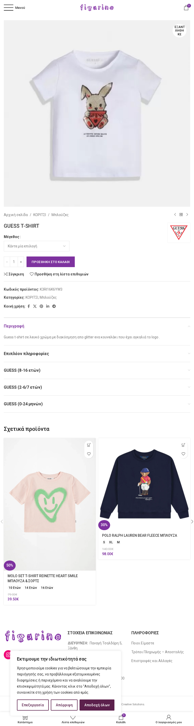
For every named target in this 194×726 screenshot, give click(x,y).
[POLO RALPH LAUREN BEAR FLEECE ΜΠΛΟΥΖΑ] (144, 484)
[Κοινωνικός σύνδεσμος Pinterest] (41, 306)
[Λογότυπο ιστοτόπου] (97, 7)
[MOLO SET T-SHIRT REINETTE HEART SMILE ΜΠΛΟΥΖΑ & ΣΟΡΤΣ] (50, 504)
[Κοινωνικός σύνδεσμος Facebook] (29, 306)
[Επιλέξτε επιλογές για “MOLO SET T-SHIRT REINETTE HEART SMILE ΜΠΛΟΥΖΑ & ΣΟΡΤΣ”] (88, 445)
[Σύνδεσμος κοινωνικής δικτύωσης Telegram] (54, 306)
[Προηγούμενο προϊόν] (175, 215)
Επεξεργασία (33, 705)
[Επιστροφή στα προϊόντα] (181, 215)
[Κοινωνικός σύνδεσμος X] (35, 306)
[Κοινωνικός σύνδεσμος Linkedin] (48, 306)
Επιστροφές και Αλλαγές (152, 661)
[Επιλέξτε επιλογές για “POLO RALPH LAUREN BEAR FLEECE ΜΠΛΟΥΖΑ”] (183, 445)
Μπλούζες (60, 215)
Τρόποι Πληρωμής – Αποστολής (157, 652)
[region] (65, 683)
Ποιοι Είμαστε (142, 643)
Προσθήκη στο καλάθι (51, 262)
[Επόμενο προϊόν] (187, 215)
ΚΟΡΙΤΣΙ (39, 215)
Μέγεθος (11, 237)
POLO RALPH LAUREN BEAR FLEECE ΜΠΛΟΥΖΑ (139, 535)
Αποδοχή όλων (97, 705)
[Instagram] (8, 654)
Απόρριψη (64, 705)
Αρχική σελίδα (16, 215)
